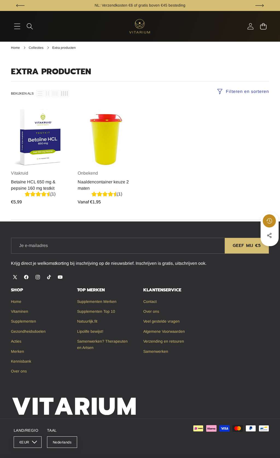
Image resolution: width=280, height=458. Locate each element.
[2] (47, 93)
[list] (39, 93)
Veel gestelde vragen (179, 5)
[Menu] (17, 26)
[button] (20, 5)
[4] (64, 93)
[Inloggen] (250, 26)
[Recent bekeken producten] (269, 220)
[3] (55, 93)
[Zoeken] (30, 26)
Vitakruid (19, 173)
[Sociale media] (269, 235)
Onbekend (88, 173)
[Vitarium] (140, 26)
